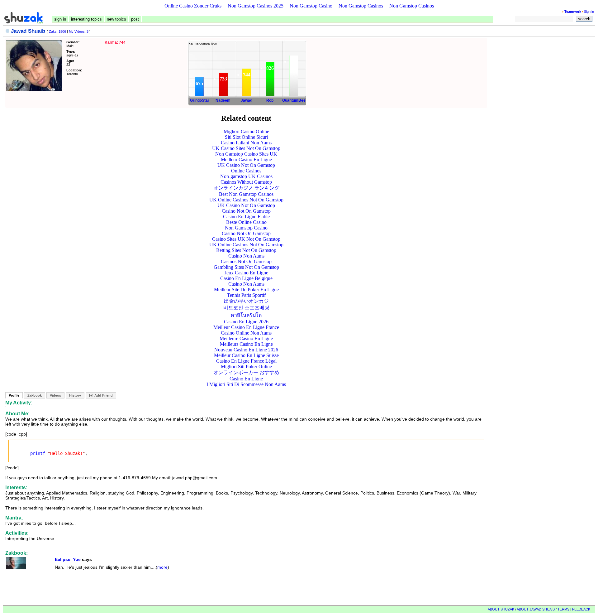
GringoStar (199, 100)
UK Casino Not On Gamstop (246, 165)
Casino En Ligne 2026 (246, 321)
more (162, 567)
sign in (60, 19)
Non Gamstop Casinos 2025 (255, 5)
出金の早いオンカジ (246, 301)
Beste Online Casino (246, 222)
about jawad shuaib (536, 609)
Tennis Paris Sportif (246, 295)
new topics (116, 19)
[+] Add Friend (101, 395)
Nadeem (223, 100)
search (584, 19)
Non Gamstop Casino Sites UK (246, 154)
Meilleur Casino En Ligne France (246, 327)
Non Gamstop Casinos (361, 5)
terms (563, 609)
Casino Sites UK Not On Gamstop (246, 239)
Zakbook (34, 395)
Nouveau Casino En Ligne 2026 (246, 349)
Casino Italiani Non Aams (246, 142)
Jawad (246, 100)
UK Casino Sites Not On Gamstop (246, 148)
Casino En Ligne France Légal (246, 361)
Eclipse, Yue (68, 559)
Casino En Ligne (246, 378)
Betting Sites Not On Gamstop (246, 250)
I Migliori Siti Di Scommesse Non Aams (246, 384)
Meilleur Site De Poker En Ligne (246, 289)
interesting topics (86, 19)
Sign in (589, 11)
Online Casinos (246, 170)
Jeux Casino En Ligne (246, 272)
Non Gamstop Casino (311, 5)
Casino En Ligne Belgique (246, 278)
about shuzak (501, 609)
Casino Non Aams (246, 255)
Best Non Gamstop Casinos (246, 194)
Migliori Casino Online (246, 131)
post (135, 19)
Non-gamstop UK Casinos (246, 176)
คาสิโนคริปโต (246, 315)
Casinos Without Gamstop (246, 182)
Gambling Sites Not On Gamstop (246, 267)
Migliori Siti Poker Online (246, 366)
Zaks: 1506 (57, 31)
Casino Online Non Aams (246, 332)
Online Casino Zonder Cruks (192, 5)
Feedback (581, 609)
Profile (14, 395)
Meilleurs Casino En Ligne (246, 344)
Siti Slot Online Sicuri (246, 137)
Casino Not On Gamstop (246, 211)
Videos (55, 395)
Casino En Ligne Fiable (246, 216)
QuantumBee (294, 100)
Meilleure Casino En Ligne (246, 338)
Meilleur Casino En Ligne (246, 159)
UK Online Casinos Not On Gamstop (246, 199)
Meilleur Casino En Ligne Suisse (246, 355)
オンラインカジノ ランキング (246, 188)
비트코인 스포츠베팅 (246, 307)
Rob (269, 100)
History (75, 395)
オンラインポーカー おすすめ (246, 372)
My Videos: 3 (78, 31)
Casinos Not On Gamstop (246, 261)
